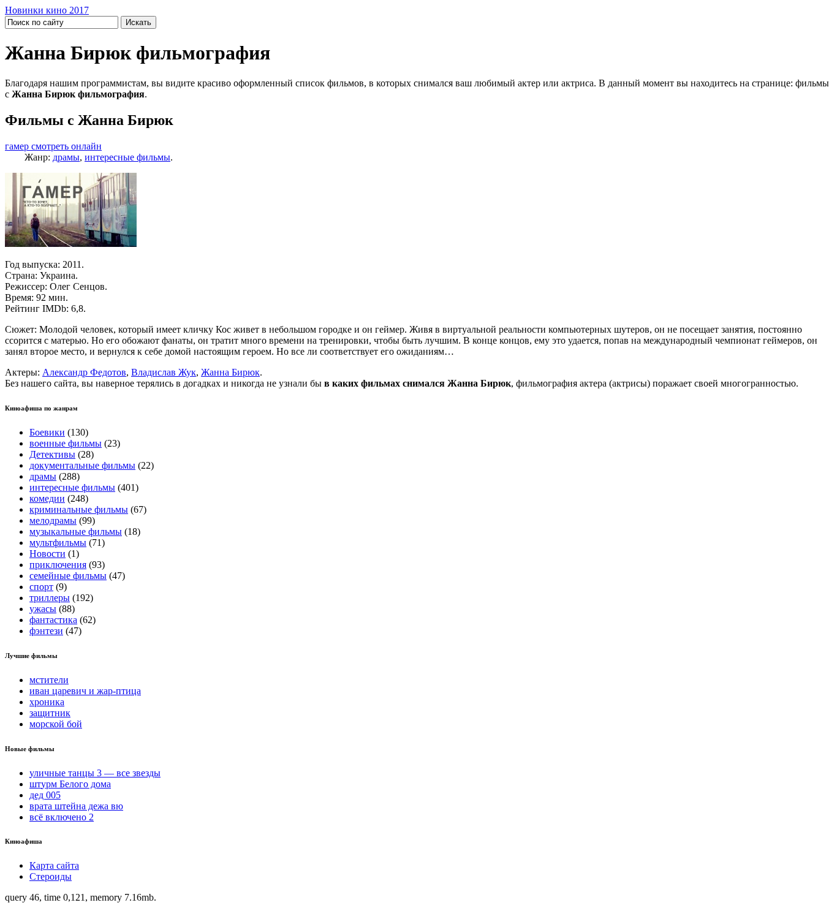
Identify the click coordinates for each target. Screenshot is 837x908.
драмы (66, 157)
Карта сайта (54, 865)
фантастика (53, 620)
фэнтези (46, 631)
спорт (41, 586)
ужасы (42, 608)
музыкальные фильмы (75, 531)
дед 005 (45, 795)
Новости (47, 553)
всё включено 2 (61, 817)
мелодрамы (53, 520)
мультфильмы (57, 542)
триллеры (49, 597)
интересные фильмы (127, 157)
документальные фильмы (82, 465)
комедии (47, 498)
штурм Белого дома (70, 784)
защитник (49, 713)
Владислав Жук (163, 372)
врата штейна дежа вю (76, 806)
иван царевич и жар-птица (85, 691)
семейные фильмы (68, 575)
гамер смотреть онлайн (53, 146)
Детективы (52, 454)
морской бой (55, 724)
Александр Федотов (84, 372)
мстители (49, 680)
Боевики (47, 432)
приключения (57, 564)
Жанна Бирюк (230, 372)
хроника (46, 702)
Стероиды (50, 876)
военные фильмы (65, 443)
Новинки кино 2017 (47, 10)
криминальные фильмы (78, 509)
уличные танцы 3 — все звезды (95, 773)
